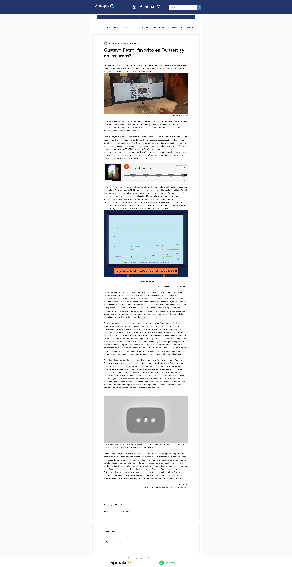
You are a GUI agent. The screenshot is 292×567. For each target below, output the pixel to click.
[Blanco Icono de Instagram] (158, 7)
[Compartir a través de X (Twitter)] (110, 504)
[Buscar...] (199, 7)
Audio (106, 27)
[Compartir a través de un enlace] (122, 504)
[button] (197, 27)
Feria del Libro (158, 27)
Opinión (144, 27)
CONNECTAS (176, 27)
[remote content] (146, 172)
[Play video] (146, 419)
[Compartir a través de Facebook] (105, 504)
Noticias (95, 27)
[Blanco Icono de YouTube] (152, 7)
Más (188, 27)
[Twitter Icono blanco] (147, 7)
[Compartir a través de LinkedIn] (116, 504)
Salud (116, 27)
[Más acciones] (186, 43)
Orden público (129, 27)
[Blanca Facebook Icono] (141, 7)
